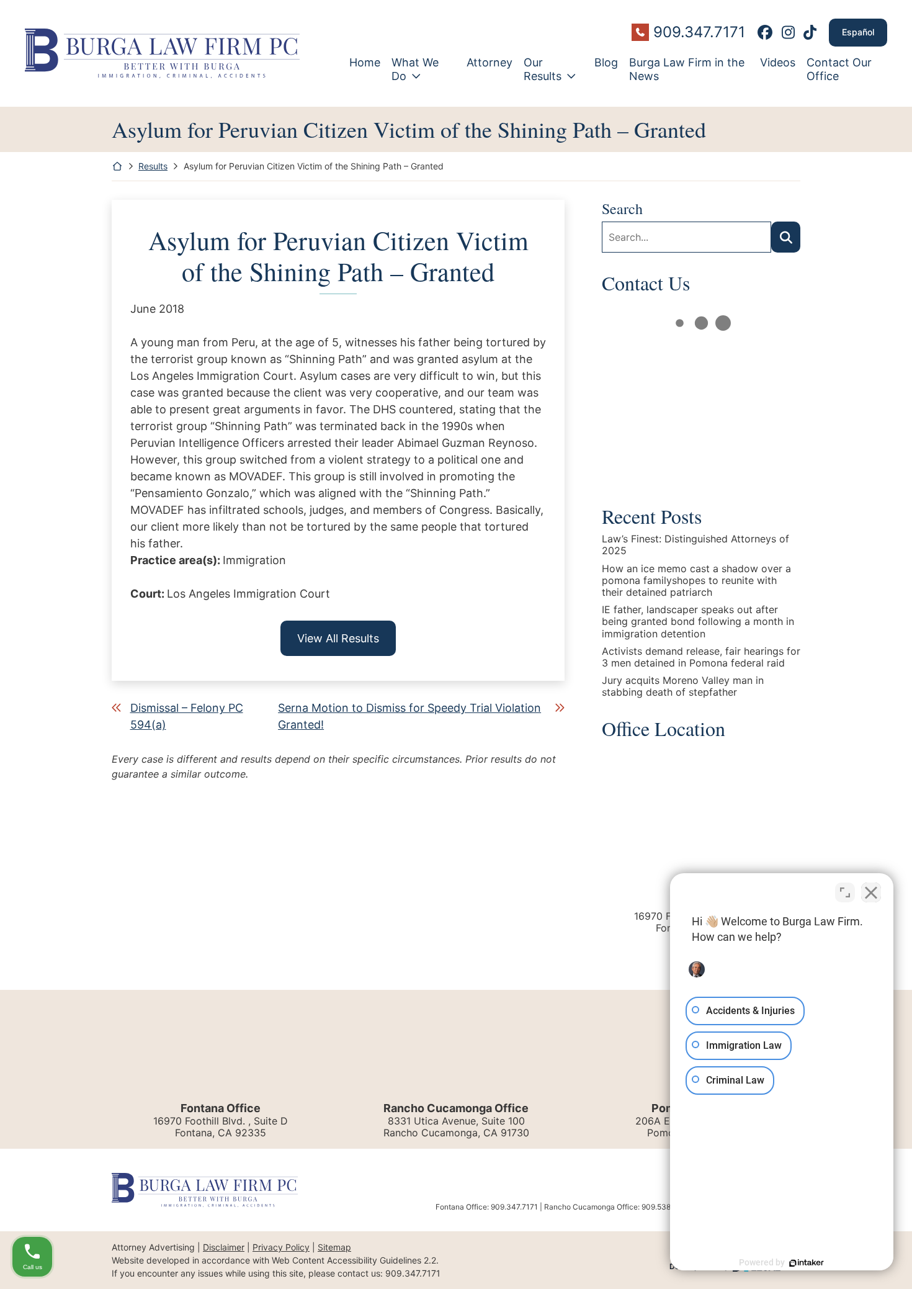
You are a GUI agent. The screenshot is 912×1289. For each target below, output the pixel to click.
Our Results (542, 69)
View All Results (338, 638)
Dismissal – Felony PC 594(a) (186, 716)
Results (153, 166)
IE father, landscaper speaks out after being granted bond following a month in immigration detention (698, 621)
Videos (777, 62)
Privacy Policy (281, 1247)
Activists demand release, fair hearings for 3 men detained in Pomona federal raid (701, 657)
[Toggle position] (845, 892)
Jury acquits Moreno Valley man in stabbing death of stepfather (683, 686)
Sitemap (334, 1247)
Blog (606, 62)
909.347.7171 (699, 32)
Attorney (489, 62)
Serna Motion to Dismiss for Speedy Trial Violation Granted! (409, 716)
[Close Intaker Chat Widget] (871, 892)
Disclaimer (223, 1247)
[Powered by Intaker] (806, 1263)
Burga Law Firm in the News (686, 69)
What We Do (415, 69)
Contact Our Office (839, 69)
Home (364, 62)
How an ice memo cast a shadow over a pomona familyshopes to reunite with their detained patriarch (696, 580)
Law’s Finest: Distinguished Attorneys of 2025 (695, 545)
